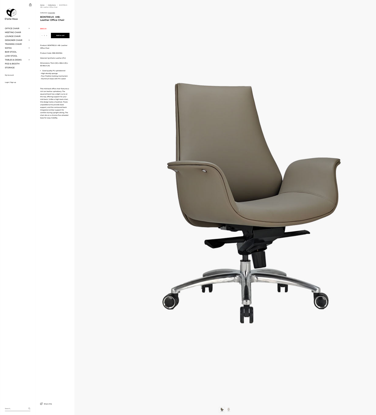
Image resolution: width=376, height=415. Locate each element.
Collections (52, 5)
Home (42, 5)
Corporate (51, 13)
